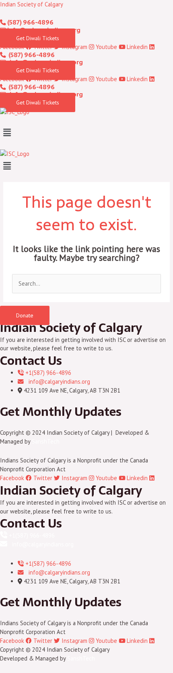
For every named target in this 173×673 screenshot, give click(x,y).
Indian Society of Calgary (31, 4)
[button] (86, 132)
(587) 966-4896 (30, 22)
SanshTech (46, 441)
